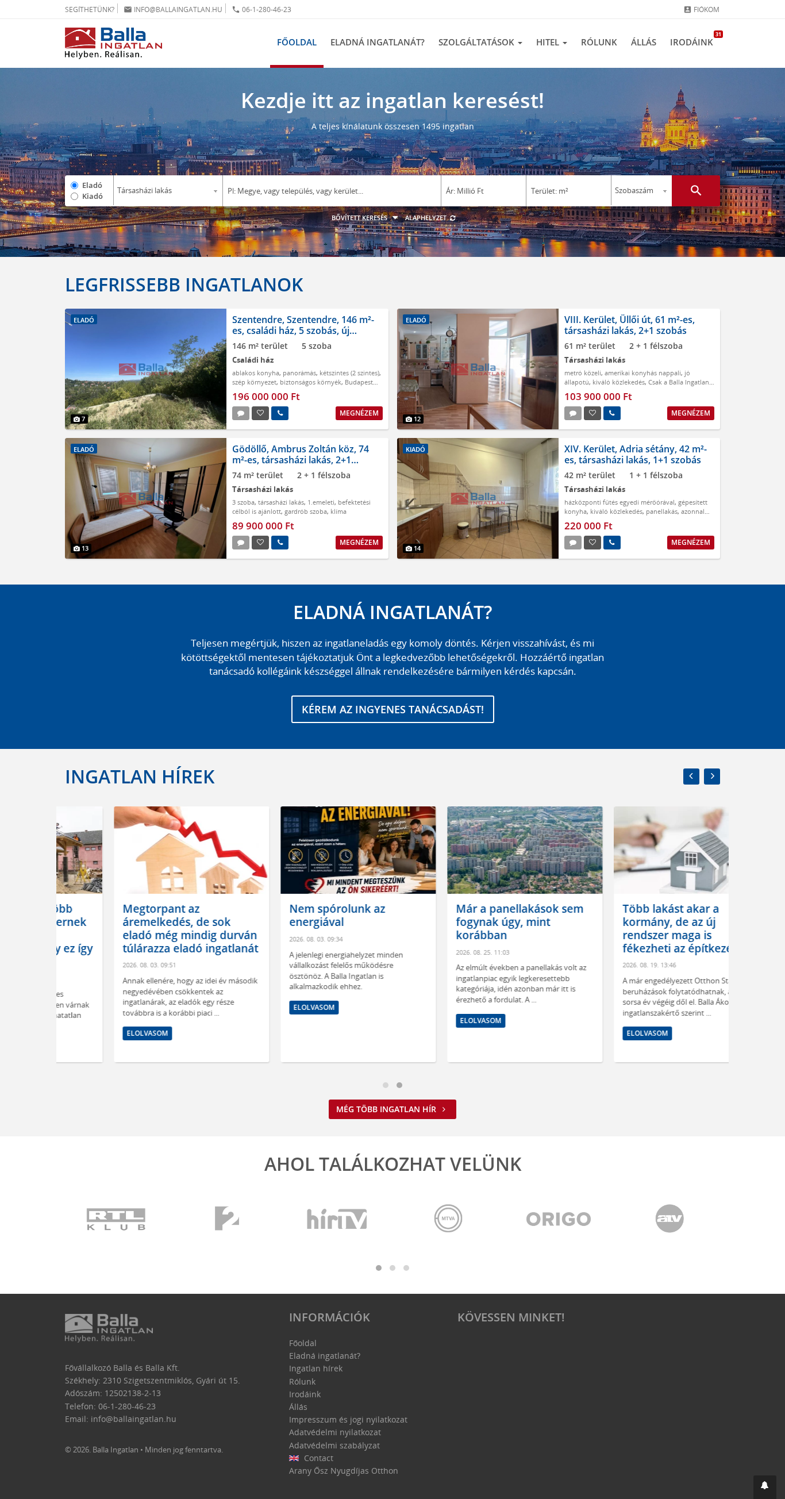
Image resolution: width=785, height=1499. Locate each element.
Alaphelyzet (426, 217)
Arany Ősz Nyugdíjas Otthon (343, 1470)
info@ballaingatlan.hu (173, 9)
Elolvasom (98, 1033)
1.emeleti (320, 502)
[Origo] (559, 1219)
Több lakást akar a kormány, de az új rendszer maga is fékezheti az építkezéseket (642, 928)
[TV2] (227, 1219)
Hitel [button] (548, 42)
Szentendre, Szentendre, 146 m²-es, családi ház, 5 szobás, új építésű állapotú (303, 330)
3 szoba (243, 502)
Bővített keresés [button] (360, 217)
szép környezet (254, 382)
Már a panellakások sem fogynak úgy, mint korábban (470, 922)
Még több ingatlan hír (387, 1109)
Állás (643, 42)
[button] (764, 1487)
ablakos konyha (255, 372)
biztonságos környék (310, 382)
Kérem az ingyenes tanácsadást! (393, 709)
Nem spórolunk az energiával (288, 915)
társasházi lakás (281, 502)
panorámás (299, 372)
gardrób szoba (305, 511)
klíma (338, 511)
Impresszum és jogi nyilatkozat (348, 1419)
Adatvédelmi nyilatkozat (335, 1432)
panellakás (662, 511)
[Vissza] (691, 776)
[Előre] (712, 776)
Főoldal (297, 42)
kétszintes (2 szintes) (349, 372)
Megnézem (359, 413)
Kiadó (92, 196)
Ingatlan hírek (139, 776)
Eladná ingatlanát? (377, 42)
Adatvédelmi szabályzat (334, 1445)
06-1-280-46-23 (261, 9)
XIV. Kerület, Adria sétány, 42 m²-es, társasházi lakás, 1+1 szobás (635, 454)
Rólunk (599, 42)
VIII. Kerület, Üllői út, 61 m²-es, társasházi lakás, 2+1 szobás (629, 325)
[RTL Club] (117, 1219)
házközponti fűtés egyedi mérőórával (619, 502)
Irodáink (695, 39)
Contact (317, 1457)
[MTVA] (448, 1219)
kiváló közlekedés (618, 382)
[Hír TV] (338, 1219)
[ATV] (669, 1219)
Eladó (92, 185)
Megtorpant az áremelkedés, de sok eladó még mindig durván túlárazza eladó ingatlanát (141, 928)
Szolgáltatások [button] (477, 42)
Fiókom (701, 9)
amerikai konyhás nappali (643, 372)
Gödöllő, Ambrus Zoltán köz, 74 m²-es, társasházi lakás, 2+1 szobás (300, 460)
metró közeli (582, 372)
